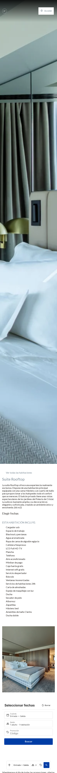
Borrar (47, 705)
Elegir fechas (10, 513)
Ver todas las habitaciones (19, 472)
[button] (46, 765)
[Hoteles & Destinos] (4, 11)
